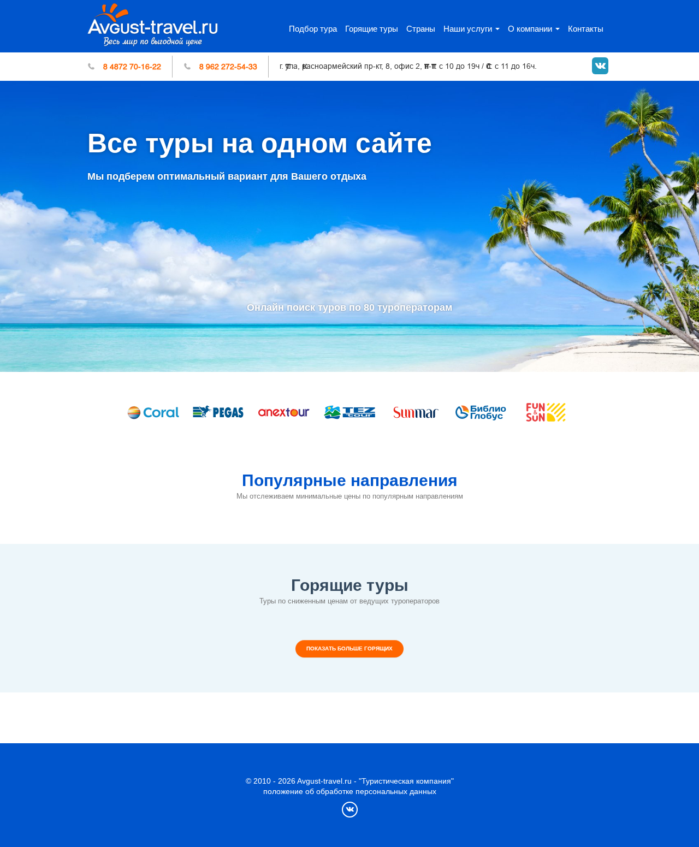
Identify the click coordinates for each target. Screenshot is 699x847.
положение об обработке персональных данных (349, 791)
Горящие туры (371, 28)
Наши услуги (467, 28)
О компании (530, 28)
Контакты (585, 28)
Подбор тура (313, 28)
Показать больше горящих (349, 648)
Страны (420, 28)
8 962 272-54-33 (228, 66)
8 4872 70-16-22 (132, 66)
